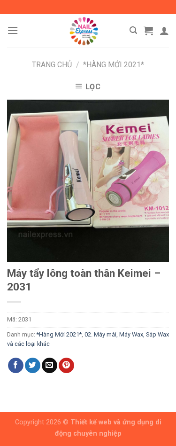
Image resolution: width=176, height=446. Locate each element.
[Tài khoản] (164, 30)
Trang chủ (52, 64)
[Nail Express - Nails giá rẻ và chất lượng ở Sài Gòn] (83, 30)
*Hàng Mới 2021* (113, 64)
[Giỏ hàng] (148, 30)
